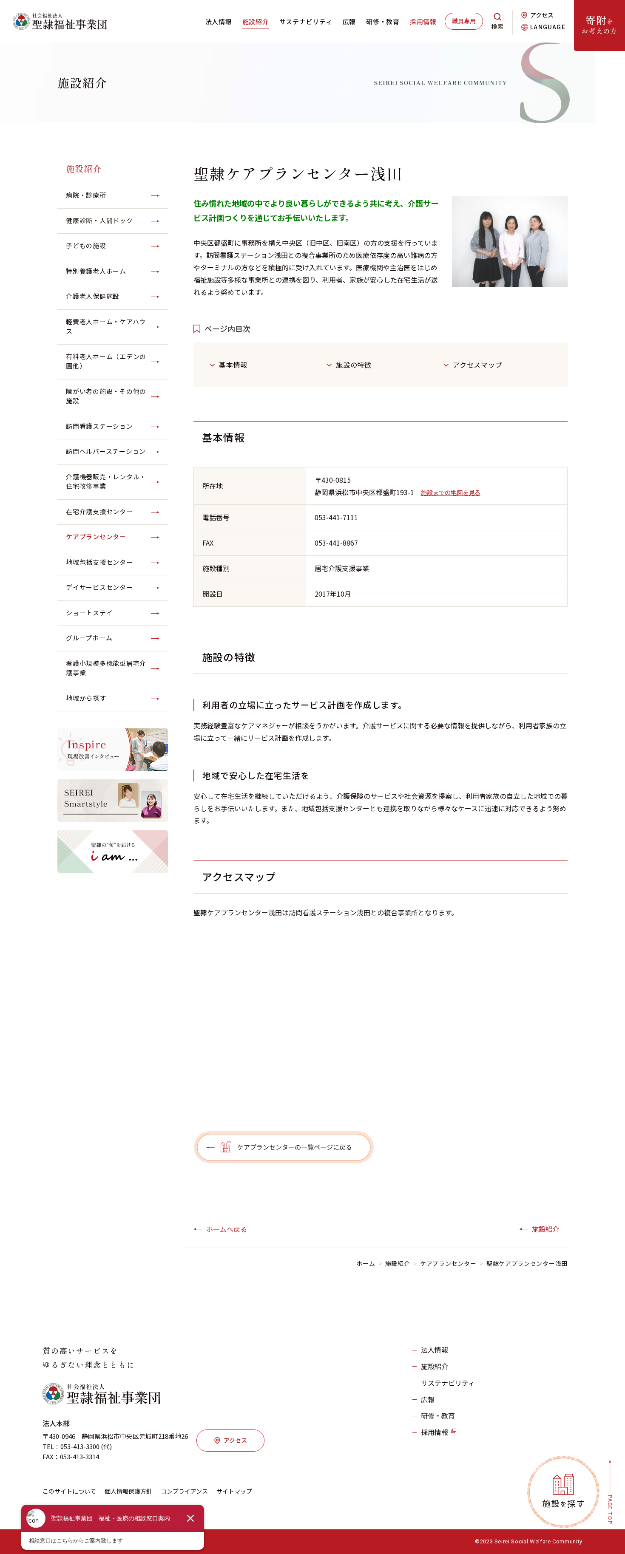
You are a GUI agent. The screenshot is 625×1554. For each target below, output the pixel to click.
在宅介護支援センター (99, 511)
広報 (349, 21)
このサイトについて (69, 1491)
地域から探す (86, 697)
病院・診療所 (86, 194)
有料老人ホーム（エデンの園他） (106, 361)
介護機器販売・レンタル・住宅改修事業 (106, 481)
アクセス (542, 15)
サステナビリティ (305, 21)
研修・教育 (383, 21)
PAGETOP (610, 1509)
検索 (497, 26)
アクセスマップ (478, 364)
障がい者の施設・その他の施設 (106, 396)
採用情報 (423, 21)
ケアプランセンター (96, 536)
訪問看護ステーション (99, 426)
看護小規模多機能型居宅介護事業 (106, 668)
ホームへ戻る (226, 1229)
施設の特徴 (354, 364)
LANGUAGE (547, 27)
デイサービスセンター (99, 587)
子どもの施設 (86, 245)
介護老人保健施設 (92, 296)
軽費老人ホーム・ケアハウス (106, 326)
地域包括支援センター (99, 562)
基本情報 (233, 364)
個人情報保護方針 (128, 1491)
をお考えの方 (599, 24)
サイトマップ (234, 1491)
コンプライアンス (184, 1491)
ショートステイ (89, 612)
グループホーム (89, 637)
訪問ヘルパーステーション (106, 451)
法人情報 (218, 21)
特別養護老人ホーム (96, 270)
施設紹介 (255, 21)
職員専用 (464, 21)
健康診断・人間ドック (99, 220)
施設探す (563, 1503)
